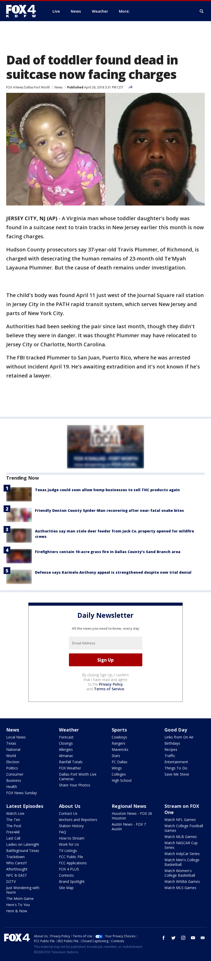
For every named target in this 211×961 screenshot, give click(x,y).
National (13, 749)
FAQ (62, 831)
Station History (71, 825)
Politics (12, 768)
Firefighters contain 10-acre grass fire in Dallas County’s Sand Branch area (107, 551)
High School (121, 780)
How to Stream (71, 838)
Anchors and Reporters (78, 819)
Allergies (66, 749)
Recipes (170, 749)
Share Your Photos (74, 785)
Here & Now (16, 910)
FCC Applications (73, 862)
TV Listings (68, 850)
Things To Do (175, 768)
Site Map (66, 887)
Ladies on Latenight (22, 844)
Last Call (13, 838)
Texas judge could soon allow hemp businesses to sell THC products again (107, 489)
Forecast (66, 737)
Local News (16, 737)
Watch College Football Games (183, 828)
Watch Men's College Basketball (181, 862)
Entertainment (176, 761)
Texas (11, 743)
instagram (183, 938)
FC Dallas (119, 761)
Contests (66, 875)
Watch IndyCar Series (182, 853)
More (124, 11)
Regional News (129, 806)
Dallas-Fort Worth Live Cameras (77, 776)
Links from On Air (179, 737)
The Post (13, 825)
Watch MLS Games (180, 887)
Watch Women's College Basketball (179, 873)
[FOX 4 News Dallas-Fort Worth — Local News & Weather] (23, 11)
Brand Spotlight (72, 881)
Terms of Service (109, 688)
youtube (193, 938)
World (11, 755)
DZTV (11, 881)
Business (13, 780)
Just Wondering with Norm (22, 890)
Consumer (14, 774)
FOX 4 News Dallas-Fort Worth (28, 87)
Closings (66, 743)
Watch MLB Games (180, 836)
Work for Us (69, 844)
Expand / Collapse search (202, 11)
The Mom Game (20, 898)
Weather (69, 730)
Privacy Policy (111, 684)
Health (11, 786)
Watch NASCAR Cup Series (181, 845)
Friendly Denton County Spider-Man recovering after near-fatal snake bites (109, 510)
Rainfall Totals (71, 761)
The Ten (13, 819)
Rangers (118, 743)
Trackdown (15, 856)
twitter (173, 938)
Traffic (169, 755)
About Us (69, 806)
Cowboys (119, 737)
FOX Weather (70, 768)
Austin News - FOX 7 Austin (129, 826)
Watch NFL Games (180, 819)
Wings (117, 768)
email (203, 938)
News (59, 87)
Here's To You (18, 904)
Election (12, 761)
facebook (164, 938)
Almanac (66, 755)
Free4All (13, 831)
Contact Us (68, 813)
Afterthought (17, 869)
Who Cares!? (16, 862)
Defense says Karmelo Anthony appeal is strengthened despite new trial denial (113, 572)
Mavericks (120, 749)
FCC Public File (71, 856)
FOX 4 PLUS (69, 869)
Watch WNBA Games (182, 881)
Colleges (119, 774)
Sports (119, 730)
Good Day (175, 730)
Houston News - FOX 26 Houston (132, 815)
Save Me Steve (176, 774)
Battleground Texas (22, 850)
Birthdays (172, 743)
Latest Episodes (24, 806)
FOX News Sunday (21, 792)
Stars (116, 755)
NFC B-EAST (16, 875)
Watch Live (15, 813)
